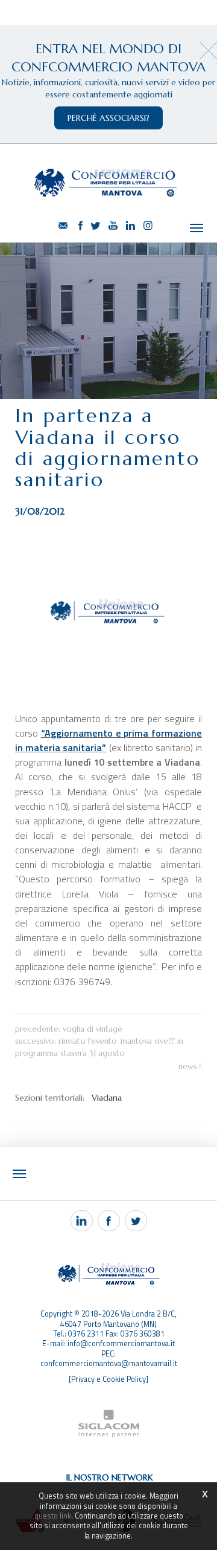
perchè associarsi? (108, 117)
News (187, 1066)
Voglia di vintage (92, 1029)
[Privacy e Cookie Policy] (108, 1379)
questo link (52, 1516)
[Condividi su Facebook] (109, 1221)
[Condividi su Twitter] (136, 1221)
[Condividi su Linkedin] (82, 1221)
